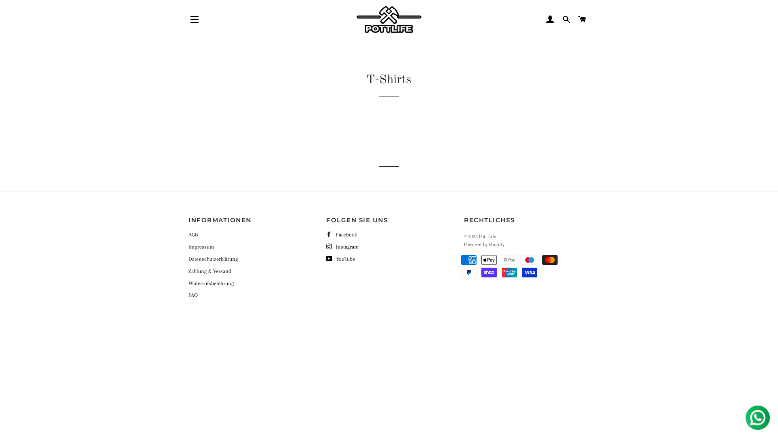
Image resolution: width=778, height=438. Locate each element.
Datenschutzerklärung (213, 259)
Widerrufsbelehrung (211, 283)
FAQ (193, 295)
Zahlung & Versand (209, 271)
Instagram (347, 247)
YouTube (345, 259)
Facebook (346, 235)
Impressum (201, 247)
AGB (193, 235)
